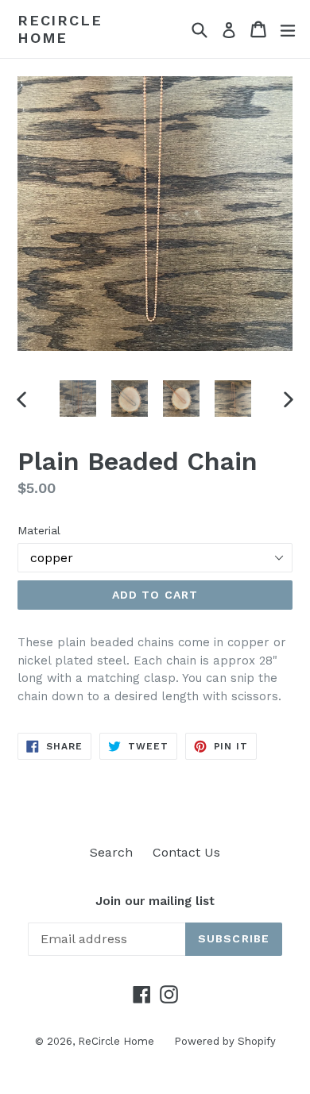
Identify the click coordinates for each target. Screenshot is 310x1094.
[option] (77, 398)
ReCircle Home (59, 29)
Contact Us (186, 852)
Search (111, 852)
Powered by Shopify (225, 1041)
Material (38, 530)
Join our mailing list (155, 901)
